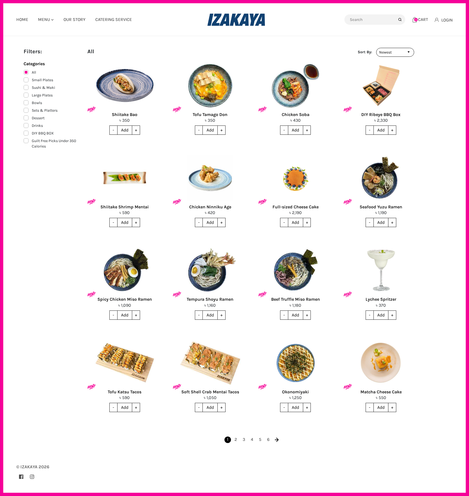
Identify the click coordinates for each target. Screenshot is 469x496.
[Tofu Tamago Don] (210, 85)
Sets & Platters (45, 110)
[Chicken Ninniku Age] (210, 178)
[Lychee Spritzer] (381, 270)
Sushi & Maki (43, 87)
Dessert (38, 118)
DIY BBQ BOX (43, 133)
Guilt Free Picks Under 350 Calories (54, 144)
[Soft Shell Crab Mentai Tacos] (210, 363)
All (34, 72)
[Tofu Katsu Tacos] (124, 363)
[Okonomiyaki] (295, 363)
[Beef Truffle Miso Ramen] (295, 270)
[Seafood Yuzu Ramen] (381, 178)
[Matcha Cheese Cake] (381, 363)
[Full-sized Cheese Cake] (295, 178)
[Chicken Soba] (295, 85)
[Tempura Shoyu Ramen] (210, 270)
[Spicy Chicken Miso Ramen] (124, 270)
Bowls (37, 103)
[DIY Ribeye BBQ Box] (381, 85)
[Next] (276, 440)
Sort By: (365, 52)
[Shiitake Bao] (124, 85)
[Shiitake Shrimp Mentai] (124, 178)
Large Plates (42, 95)
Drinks (37, 125)
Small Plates (42, 80)
